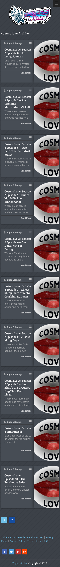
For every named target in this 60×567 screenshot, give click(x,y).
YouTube (18, 551)
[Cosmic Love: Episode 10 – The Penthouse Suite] (46, 487)
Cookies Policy (17, 541)
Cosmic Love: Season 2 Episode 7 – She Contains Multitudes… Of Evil (17, 102)
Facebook (4, 551)
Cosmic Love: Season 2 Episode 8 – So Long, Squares (17, 53)
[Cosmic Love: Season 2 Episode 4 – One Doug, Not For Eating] (46, 250)
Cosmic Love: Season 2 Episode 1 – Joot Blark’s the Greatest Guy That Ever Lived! (17, 387)
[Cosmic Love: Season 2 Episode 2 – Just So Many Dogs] (46, 345)
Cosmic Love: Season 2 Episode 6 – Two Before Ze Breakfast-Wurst (17, 149)
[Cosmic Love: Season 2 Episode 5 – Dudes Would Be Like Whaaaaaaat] (46, 203)
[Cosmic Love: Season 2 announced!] (46, 440)
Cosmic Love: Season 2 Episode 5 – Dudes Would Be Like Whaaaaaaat (17, 197)
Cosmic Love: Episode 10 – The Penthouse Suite (14, 479)
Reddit (24, 551)
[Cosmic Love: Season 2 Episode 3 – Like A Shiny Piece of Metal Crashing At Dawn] (46, 298)
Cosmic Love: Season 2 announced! (17, 429)
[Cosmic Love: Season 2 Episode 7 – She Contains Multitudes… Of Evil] (46, 108)
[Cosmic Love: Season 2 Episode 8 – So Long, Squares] (46, 61)
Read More (26, 72)
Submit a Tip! (8, 537)
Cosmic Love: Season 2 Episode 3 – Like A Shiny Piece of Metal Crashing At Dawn (17, 291)
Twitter (11, 551)
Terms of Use (34, 541)
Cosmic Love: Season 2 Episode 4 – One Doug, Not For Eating (17, 244)
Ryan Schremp (14, 43)
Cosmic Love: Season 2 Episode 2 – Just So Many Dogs (17, 337)
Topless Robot (20, 563)
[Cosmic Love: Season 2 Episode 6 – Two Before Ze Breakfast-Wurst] (46, 156)
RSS (46, 541)
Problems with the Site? (30, 537)
